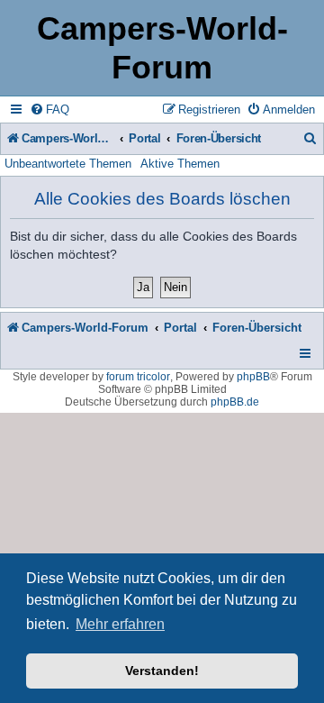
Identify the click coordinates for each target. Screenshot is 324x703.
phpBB (253, 376)
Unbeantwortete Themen (67, 163)
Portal (144, 138)
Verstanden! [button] (162, 670)
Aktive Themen (180, 163)
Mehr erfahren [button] (120, 624)
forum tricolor (138, 376)
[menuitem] (49, 109)
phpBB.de (235, 402)
